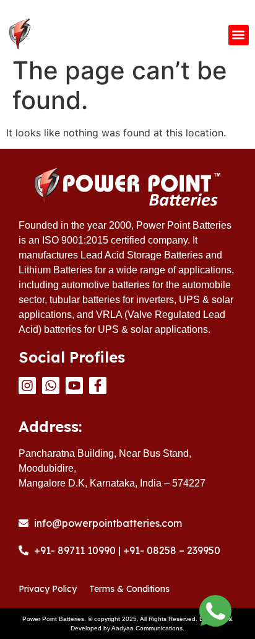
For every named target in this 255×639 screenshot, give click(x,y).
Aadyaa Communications (147, 628)
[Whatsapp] (50, 385)
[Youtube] (74, 385)
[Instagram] (27, 385)
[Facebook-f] (97, 385)
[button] (238, 35)
